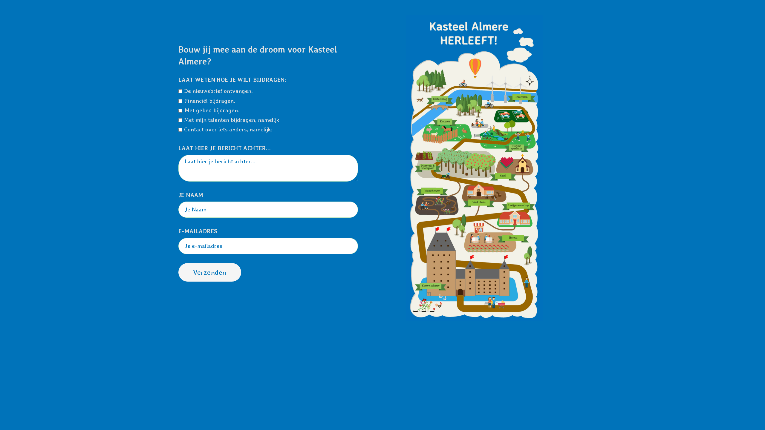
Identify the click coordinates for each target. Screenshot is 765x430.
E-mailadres (197, 231)
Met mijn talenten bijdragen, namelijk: (232, 119)
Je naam (191, 195)
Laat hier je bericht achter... (224, 148)
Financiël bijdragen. (210, 100)
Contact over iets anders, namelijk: (228, 129)
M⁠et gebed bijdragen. (212, 110)
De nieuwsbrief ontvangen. (218, 90)
